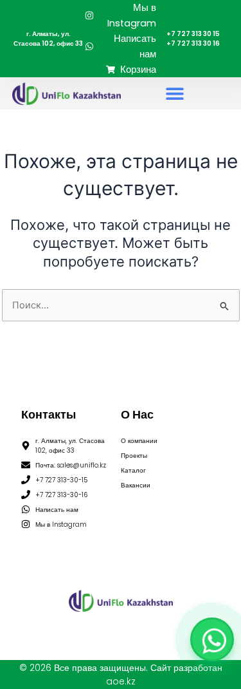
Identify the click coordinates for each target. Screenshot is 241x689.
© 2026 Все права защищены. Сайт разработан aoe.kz (120, 674)
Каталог (133, 470)
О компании (139, 441)
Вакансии (135, 485)
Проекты (134, 455)
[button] (174, 93)
